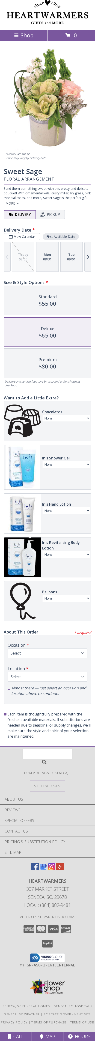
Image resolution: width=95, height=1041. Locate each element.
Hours (81, 1036)
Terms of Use (82, 1022)
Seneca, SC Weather (21, 1014)
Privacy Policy (14, 1022)
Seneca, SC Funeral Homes (26, 1006)
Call (17, 1036)
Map (49, 1036)
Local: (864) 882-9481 (47, 905)
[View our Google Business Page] (43, 869)
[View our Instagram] (51, 869)
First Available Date (60, 236)
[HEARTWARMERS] (48, 23)
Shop (27, 35)
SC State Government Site (67, 1014)
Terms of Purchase (48, 1022)
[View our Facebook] (35, 869)
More (10, 203)
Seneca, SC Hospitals (73, 1006)
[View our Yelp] (60, 869)
